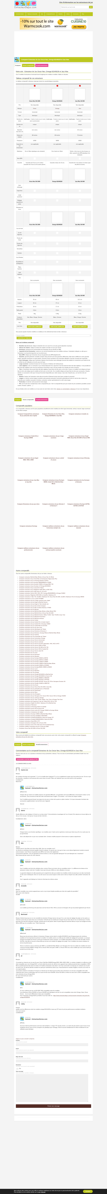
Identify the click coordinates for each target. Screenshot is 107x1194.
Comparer (18, 65)
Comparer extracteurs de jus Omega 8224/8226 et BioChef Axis (36, 674)
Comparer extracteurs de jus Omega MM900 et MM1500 (34, 678)
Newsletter (18, 1064)
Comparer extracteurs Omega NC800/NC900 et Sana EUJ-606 (35, 719)
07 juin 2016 (28, 899)
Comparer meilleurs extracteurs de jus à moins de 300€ (34, 726)
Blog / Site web (19, 1056)
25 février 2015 (24, 808)
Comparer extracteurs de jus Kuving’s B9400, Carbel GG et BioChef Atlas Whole (53, 481)
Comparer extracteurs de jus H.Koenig (78, 458)
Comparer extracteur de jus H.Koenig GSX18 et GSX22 (33, 580)
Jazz (80, 108)
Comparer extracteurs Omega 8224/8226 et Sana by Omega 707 (36, 717)
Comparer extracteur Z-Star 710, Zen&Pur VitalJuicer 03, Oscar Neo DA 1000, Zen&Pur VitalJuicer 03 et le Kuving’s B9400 (51, 596)
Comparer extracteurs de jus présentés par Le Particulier (34, 688)
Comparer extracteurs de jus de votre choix (30, 627)
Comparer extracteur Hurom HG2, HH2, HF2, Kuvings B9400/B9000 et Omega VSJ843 (42, 593)
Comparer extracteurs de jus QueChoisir (30, 690)
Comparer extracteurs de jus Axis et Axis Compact (32, 606)
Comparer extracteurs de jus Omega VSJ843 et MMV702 (34, 683)
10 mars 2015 (28, 823)
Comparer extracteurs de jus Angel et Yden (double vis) (33, 604)
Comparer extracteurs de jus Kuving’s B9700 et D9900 (33, 660)
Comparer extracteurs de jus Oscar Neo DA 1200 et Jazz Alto (35, 687)
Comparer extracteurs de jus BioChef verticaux (31, 618)
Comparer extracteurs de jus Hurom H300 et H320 (32, 645)
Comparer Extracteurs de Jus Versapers (29, 694)
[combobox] (53, 335)
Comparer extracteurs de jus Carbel (28, 620)
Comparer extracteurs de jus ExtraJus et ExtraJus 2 (32, 631)
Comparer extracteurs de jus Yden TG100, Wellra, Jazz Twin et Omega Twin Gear (41, 699)
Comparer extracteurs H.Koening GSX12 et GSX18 (32, 706)
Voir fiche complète (34, 326)
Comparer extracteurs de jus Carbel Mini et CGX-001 (33, 625)
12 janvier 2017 (24, 912)
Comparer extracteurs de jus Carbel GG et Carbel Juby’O (34, 622)
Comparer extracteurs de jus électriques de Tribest (32, 629)
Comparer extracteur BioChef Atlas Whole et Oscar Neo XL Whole (36, 577)
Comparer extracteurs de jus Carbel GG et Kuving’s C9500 (34, 624)
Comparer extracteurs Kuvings (28, 526)
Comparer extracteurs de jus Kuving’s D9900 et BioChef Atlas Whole (37, 663)
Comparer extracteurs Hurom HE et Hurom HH (31, 708)
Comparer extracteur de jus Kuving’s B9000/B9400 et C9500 (35, 582)
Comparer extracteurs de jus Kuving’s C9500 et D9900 (33, 661)
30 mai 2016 (23, 884)
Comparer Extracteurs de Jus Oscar (28, 685)
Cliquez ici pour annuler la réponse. (25, 1038)
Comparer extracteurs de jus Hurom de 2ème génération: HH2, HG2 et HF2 (39, 643)
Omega (57, 108)
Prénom (18, 1040)
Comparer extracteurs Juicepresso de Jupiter (31, 712)
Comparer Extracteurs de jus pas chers (28, 504)
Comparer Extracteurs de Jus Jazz (28, 652)
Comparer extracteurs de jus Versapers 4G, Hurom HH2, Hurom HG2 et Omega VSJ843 (42, 696)
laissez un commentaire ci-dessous (66, 389)
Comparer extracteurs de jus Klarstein (29, 656)
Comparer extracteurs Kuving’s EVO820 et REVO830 (33, 715)
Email (17, 1048)
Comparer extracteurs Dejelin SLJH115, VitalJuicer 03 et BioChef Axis (37, 703)
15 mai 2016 (27, 860)
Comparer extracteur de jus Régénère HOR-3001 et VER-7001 (35, 589)
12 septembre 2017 (25, 953)
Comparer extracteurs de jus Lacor (28, 669)
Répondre (33, 768)
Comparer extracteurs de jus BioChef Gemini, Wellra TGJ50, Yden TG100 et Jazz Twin (42, 615)
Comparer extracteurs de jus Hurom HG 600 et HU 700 (33, 647)
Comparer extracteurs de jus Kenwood (29, 654)
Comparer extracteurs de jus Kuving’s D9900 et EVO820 (34, 665)
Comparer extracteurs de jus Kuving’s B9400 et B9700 (33, 658)
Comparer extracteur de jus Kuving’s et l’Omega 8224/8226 (35, 586)
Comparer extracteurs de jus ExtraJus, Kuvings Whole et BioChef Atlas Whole (39, 633)
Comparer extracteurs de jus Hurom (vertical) (31, 642)
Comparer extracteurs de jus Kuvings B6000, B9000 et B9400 (35, 667)
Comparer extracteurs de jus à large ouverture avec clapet (34, 600)
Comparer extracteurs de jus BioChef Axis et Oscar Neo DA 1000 (36, 613)
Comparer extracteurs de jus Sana (28, 692)
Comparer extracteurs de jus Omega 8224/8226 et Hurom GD (35, 676)
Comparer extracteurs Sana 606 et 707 (29, 721)
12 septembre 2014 (25, 768)
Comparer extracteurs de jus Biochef (29, 609)
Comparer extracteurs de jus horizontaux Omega (32, 638)
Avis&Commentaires (41, 65)
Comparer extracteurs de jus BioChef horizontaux (32, 616)
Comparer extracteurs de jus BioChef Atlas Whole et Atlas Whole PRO (37, 611)
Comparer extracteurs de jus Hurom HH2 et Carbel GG (33, 649)
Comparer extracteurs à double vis (78, 414)
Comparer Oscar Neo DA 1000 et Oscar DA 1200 (32, 728)
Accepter (88, 1191)
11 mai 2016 (23, 841)
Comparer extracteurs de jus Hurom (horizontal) (32, 640)
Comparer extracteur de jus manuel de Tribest (31, 587)
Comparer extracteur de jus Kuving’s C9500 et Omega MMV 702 (36, 584)
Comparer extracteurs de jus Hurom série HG (31, 651)
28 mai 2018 (23, 1002)
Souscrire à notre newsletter (27, 759)
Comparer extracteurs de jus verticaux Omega (31, 697)
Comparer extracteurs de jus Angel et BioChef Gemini (33, 602)
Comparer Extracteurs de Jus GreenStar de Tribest (32, 636)
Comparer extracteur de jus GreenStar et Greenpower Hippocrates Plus (38, 578)
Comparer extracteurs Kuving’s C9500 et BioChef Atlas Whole (35, 714)
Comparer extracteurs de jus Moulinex (29, 670)
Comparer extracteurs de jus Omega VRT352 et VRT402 (34, 679)
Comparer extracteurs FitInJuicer (28, 705)
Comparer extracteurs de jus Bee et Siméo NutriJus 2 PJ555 (35, 607)
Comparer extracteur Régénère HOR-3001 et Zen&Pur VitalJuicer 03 (37, 595)
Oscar (34, 108)
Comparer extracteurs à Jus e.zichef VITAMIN (31, 598)
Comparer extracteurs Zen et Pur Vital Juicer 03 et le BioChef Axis (36, 724)
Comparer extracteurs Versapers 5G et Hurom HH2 (32, 723)
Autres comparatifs (28, 65)
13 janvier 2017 (29, 927)
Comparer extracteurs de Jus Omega (29, 672)
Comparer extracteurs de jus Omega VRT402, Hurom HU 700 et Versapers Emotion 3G (42, 681)
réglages (43, 1192)
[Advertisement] (53, 43)
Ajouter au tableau (24, 338)
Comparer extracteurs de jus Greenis (29, 634)
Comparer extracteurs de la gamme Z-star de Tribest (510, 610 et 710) (38, 701)
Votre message (20, 1071)
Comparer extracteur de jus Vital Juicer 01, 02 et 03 (32, 591)
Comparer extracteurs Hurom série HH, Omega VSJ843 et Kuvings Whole (38, 710)
